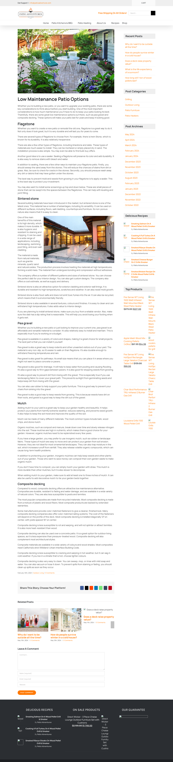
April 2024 (130, 139)
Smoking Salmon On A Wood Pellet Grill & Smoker (143, 225)
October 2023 (132, 172)
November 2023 (133, 167)
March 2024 (131, 145)
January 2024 (131, 156)
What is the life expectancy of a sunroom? (138, 71)
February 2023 (132, 183)
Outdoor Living (38, 573)
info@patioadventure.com (40, 3)
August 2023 (131, 177)
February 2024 (132, 150)
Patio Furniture (132, 110)
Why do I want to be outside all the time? (29, 636)
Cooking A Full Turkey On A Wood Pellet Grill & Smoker (143, 236)
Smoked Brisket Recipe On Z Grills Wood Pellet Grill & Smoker (143, 274)
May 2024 (130, 134)
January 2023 (131, 188)
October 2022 (132, 205)
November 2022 (133, 199)
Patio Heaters (131, 115)
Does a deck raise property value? (99, 618)
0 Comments (49, 573)
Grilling (128, 99)
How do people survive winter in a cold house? (64, 636)
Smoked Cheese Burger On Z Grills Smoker (142, 260)
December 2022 (133, 194)
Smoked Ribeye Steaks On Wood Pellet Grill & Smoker (143, 248)
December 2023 (133, 161)
